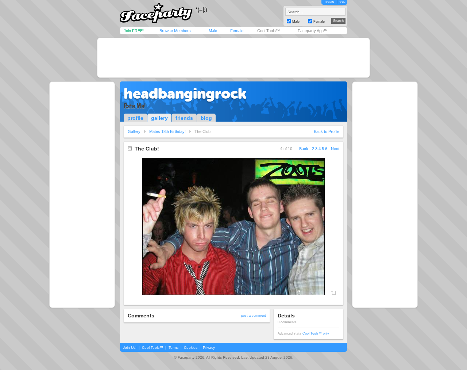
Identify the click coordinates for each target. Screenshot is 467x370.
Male (213, 30)
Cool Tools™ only (315, 333)
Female (236, 30)
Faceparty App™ (313, 30)
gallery (159, 118)
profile (135, 118)
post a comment (253, 315)
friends (184, 118)
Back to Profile (326, 131)
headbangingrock (185, 93)
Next (335, 148)
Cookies (190, 348)
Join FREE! (134, 30)
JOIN (342, 2)
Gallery (134, 131)
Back (303, 148)
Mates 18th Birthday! (167, 131)
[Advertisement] (233, 57)
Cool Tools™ (268, 30)
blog (206, 118)
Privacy (209, 348)
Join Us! (129, 348)
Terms (173, 348)
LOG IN (329, 2)
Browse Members (175, 30)
